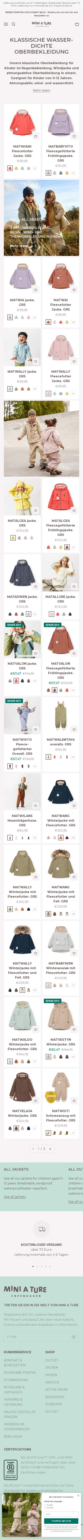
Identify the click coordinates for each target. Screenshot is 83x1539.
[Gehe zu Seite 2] (50, 1149)
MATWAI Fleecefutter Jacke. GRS (60, 304)
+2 (73, 547)
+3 (34, 168)
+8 (34, 388)
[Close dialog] (78, 1495)
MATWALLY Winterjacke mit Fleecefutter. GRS (22, 891)
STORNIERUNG (16, 1380)
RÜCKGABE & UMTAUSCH (14, 1389)
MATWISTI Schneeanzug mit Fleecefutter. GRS (60, 1115)
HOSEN (51, 1375)
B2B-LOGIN (13, 1436)
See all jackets (15, 1197)
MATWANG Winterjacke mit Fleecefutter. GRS (60, 820)
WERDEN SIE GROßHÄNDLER (17, 1426)
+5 (73, 172)
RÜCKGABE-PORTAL (20, 1372)
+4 (34, 317)
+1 (35, 1128)
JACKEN (51, 1367)
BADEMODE (55, 1397)
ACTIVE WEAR (56, 1389)
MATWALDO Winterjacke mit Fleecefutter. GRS (22, 1044)
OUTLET (52, 1360)
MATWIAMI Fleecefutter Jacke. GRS (22, 151)
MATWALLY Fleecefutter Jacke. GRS (60, 376)
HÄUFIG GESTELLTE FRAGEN (20, 1414)
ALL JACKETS (16, 1169)
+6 (73, 322)
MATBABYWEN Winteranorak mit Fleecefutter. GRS (60, 968)
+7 (73, 393)
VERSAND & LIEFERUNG (13, 1402)
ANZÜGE (52, 1382)
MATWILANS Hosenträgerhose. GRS (22, 820)
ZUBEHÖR (53, 1404)
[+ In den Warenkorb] (35, 136)
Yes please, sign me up (61, 1521)
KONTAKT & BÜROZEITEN (15, 1362)
